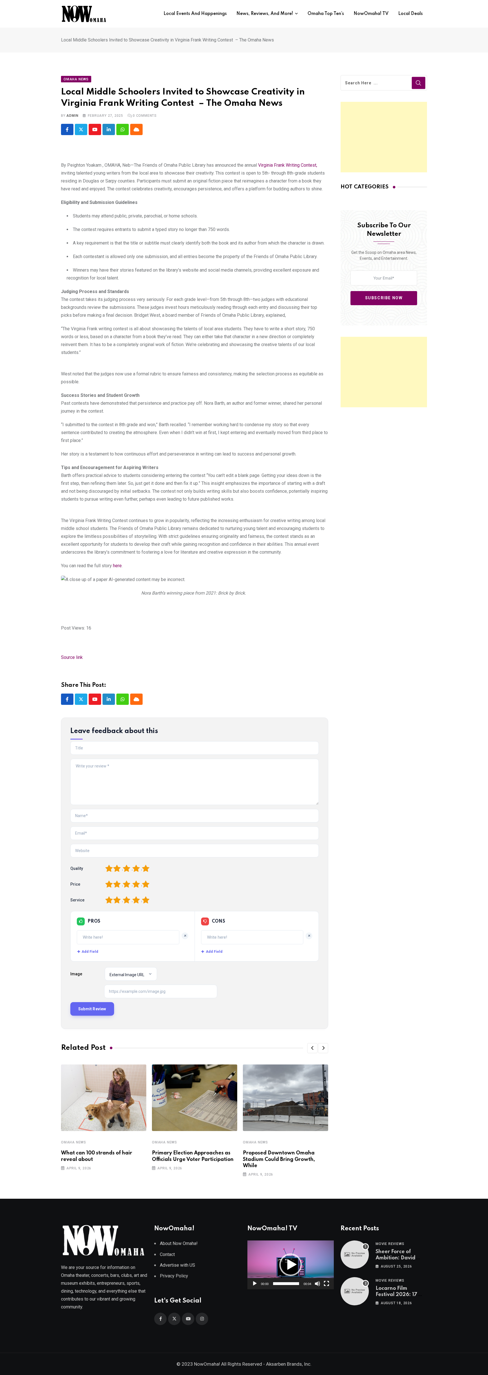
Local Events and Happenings (195, 14)
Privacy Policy (174, 1276)
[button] (312, 1048)
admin (72, 116)
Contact (167, 1254)
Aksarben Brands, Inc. (288, 1364)
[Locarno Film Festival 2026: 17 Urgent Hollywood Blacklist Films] (355, 1291)
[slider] (286, 1283)
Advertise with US (177, 1265)
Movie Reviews (390, 1244)
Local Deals (410, 14)
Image (76, 974)
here (117, 565)
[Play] (255, 1283)
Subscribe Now (384, 298)
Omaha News (73, 1142)
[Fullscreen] (326, 1283)
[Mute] (317, 1283)
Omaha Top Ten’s (326, 14)
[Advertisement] (384, 137)
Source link (72, 657)
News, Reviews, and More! (264, 14)
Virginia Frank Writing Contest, (287, 165)
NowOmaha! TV (371, 14)
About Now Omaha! (179, 1243)
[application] (290, 1264)
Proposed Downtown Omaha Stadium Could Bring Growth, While (279, 1159)
